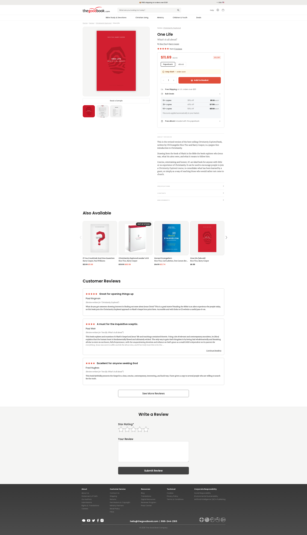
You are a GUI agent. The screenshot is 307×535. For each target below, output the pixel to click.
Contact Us (114, 493)
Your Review (125, 439)
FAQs (112, 512)
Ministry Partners (117, 505)
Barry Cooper (174, 44)
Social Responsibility (202, 493)
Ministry (160, 17)
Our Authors (87, 499)
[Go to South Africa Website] (223, 518)
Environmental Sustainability (206, 496)
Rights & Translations (90, 505)
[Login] (218, 10)
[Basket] (223, 10)
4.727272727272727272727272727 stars (163, 49)
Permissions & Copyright (120, 502)
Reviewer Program (148, 502)
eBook (181, 64)
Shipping (113, 496)
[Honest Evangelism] (171, 238)
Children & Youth (180, 17)
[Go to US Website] (207, 518)
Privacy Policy (172, 496)
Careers (85, 508)
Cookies (170, 493)
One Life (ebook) (198, 258)
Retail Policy (115, 508)
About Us (85, 493)
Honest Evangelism (163, 258)
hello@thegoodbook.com (144, 521)
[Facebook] (97, 520)
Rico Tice (163, 44)
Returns (113, 499)
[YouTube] (88, 520)
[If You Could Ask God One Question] (100, 238)
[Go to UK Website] (201, 518)
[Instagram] (102, 520)
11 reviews (178, 49)
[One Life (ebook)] (207, 238)
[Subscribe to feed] (84, 520)
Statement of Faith (90, 496)
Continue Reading (213, 350)
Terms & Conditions (175, 499)
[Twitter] (93, 520)
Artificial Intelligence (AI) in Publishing (209, 499)
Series (91, 23)
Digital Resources (148, 499)
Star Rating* (126, 424)
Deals (198, 17)
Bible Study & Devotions (116, 17)
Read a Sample (116, 100)
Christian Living (141, 17)
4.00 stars (90, 324)
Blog (143, 493)
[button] (81, 243)
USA (220, 2)
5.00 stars (92, 294)
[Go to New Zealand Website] (218, 518)
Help (212, 10)
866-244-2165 (169, 521)
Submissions (87, 502)
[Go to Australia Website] (212, 518)
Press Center (146, 505)
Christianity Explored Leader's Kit (134, 258)
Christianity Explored (103, 23)
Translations (146, 496)
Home (85, 23)
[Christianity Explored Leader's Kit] (136, 238)
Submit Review (153, 470)
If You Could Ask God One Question (99, 258)
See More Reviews (153, 393)
